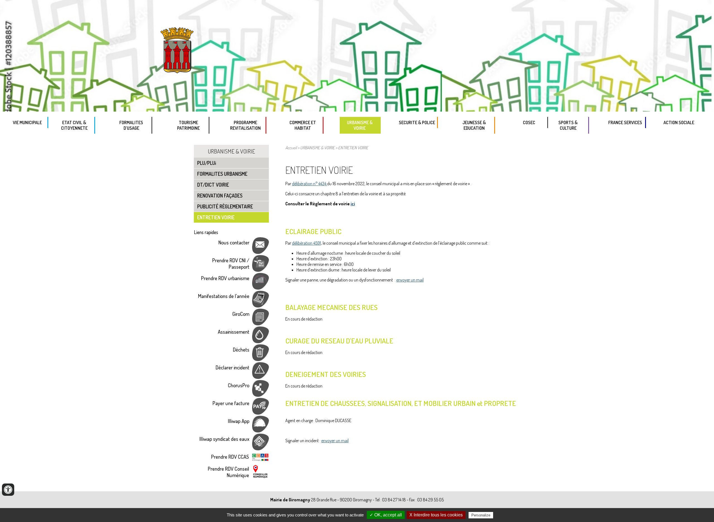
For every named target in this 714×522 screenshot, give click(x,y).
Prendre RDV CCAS (230, 456)
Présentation (254, 140)
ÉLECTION (82, 140)
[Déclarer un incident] (260, 377)
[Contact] (260, 252)
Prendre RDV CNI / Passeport (230, 263)
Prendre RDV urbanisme (225, 278)
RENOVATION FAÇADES (219, 196)
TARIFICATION (140, 140)
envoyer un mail (410, 280)
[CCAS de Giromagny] (260, 460)
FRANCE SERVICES (625, 122)
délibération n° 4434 (309, 183)
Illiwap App (238, 421)
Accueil (291, 147)
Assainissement (233, 331)
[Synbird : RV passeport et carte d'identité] (260, 269)
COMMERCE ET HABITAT (303, 125)
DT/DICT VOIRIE (213, 185)
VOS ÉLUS (30, 134)
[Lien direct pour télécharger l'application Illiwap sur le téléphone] (260, 430)
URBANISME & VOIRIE (360, 125)
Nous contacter (233, 242)
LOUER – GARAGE (311, 140)
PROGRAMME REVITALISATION (245, 125)
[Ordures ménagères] (260, 359)
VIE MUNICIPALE (27, 122)
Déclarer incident (232, 367)
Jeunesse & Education (474, 125)
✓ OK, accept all (386, 515)
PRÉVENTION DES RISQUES (425, 134)
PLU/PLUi (368, 140)
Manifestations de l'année (223, 296)
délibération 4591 (306, 243)
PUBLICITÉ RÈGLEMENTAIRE (225, 206)
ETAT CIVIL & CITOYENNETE (74, 125)
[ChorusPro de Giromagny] (260, 394)
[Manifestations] (260, 305)
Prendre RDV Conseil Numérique (228, 471)
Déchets (241, 349)
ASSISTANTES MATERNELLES (482, 140)
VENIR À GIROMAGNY (197, 140)
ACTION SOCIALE (679, 122)
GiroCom (240, 314)
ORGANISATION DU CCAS (682, 134)
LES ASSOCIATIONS (576, 140)
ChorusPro (238, 385)
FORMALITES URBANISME (222, 174)
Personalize (480, 515)
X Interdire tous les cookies (436, 515)
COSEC (529, 122)
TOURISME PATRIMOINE (188, 125)
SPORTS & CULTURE (568, 125)
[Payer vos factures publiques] (260, 412)
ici (353, 203)
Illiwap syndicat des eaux (224, 439)
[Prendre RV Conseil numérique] (260, 477)
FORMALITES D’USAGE (131, 125)
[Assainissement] (260, 341)
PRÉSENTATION (632, 134)
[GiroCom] (260, 323)
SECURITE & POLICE (417, 122)
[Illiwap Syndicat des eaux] (260, 448)
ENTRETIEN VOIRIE (216, 217)
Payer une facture (231, 403)
